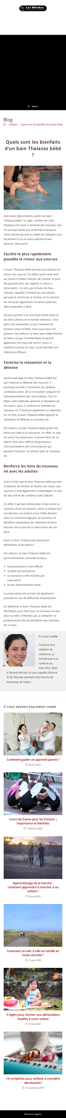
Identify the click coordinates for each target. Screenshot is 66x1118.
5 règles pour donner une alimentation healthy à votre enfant (33, 1017)
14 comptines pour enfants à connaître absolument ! (33, 1081)
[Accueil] (4, 124)
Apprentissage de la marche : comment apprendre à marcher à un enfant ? (33, 887)
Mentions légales (33, 1114)
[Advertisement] (33, 68)
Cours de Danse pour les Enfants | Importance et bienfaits (33, 821)
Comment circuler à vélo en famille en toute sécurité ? (33, 953)
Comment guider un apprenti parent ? (33, 760)
